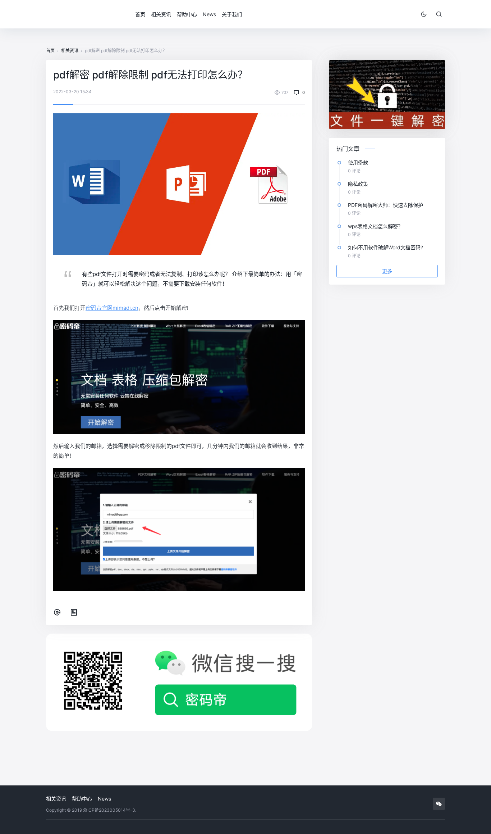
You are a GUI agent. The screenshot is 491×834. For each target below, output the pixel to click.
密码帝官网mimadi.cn (112, 307)
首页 (140, 14)
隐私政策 (358, 184)
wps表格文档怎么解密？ (375, 226)
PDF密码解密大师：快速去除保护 (385, 205)
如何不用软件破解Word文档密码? (385, 247)
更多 (387, 271)
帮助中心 (187, 14)
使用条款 (358, 162)
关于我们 (232, 14)
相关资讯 (161, 14)
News (209, 14)
